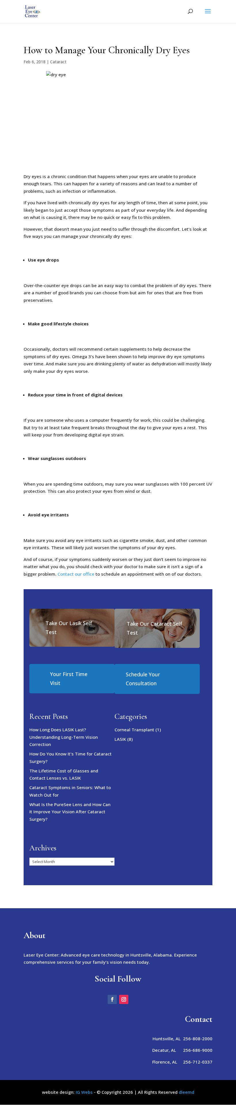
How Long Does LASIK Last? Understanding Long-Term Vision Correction (63, 737)
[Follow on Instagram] (123, 999)
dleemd (186, 1092)
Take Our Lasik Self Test (68, 627)
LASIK (120, 739)
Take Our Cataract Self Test (154, 628)
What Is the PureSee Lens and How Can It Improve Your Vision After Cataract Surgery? (70, 811)
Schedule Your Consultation (143, 679)
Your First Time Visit (68, 678)
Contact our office (76, 574)
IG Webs (84, 1092)
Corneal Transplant (134, 729)
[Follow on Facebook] (112, 999)
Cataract (58, 61)
